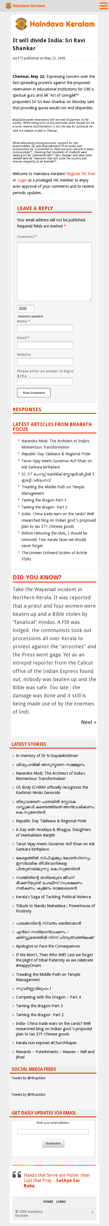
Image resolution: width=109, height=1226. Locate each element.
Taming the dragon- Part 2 (44, 507)
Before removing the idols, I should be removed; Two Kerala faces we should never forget (54, 539)
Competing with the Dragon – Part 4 (48, 997)
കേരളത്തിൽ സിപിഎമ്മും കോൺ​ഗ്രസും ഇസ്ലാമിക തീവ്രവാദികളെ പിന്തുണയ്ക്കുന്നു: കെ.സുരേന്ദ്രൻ (53, 863)
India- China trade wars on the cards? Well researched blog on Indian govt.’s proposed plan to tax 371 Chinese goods (59, 520)
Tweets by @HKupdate (28, 1078)
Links (61, 1202)
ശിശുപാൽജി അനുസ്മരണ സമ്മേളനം (50, 764)
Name (23, 321)
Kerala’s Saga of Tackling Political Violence (53, 897)
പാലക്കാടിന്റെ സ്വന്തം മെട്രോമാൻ (48, 923)
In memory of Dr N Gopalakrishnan (47, 755)
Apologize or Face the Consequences (48, 946)
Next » (88, 722)
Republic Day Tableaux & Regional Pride (56, 454)
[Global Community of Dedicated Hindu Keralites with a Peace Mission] (54, 29)
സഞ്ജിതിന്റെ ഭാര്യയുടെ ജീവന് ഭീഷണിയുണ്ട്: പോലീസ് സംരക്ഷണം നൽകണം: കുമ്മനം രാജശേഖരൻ (49, 882)
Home (48, 1202)
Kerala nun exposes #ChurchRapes (46, 1043)
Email (23, 338)
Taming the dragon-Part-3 (44, 500)
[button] (103, 5)
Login (22, 180)
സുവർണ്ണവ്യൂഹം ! (33, 988)
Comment (27, 237)
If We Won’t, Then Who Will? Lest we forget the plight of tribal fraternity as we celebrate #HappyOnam (54, 960)
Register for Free (81, 173)
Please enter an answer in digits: (45, 371)
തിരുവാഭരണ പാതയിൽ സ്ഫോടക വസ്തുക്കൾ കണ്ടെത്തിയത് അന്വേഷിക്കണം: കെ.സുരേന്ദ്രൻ (55, 806)
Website (24, 355)
